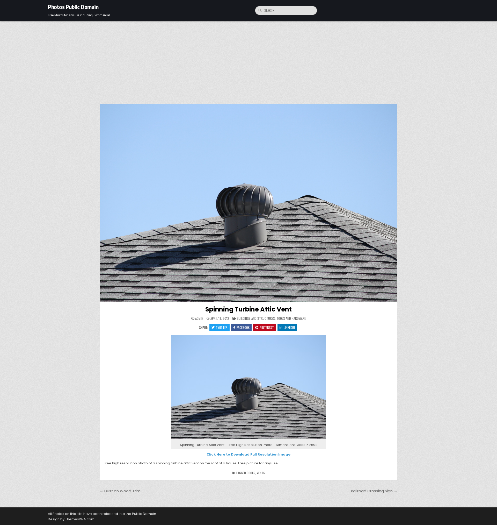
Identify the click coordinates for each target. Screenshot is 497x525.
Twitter (222, 327)
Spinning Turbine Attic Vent (248, 309)
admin (199, 318)
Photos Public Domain (73, 6)
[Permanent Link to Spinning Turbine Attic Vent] (248, 203)
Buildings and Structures (256, 318)
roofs (251, 473)
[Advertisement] (248, 59)
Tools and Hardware (291, 318)
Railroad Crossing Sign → (374, 491)
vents (261, 473)
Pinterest (267, 327)
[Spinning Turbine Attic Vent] (248, 439)
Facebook (243, 327)
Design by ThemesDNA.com (71, 519)
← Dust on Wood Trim (120, 491)
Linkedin (289, 327)
